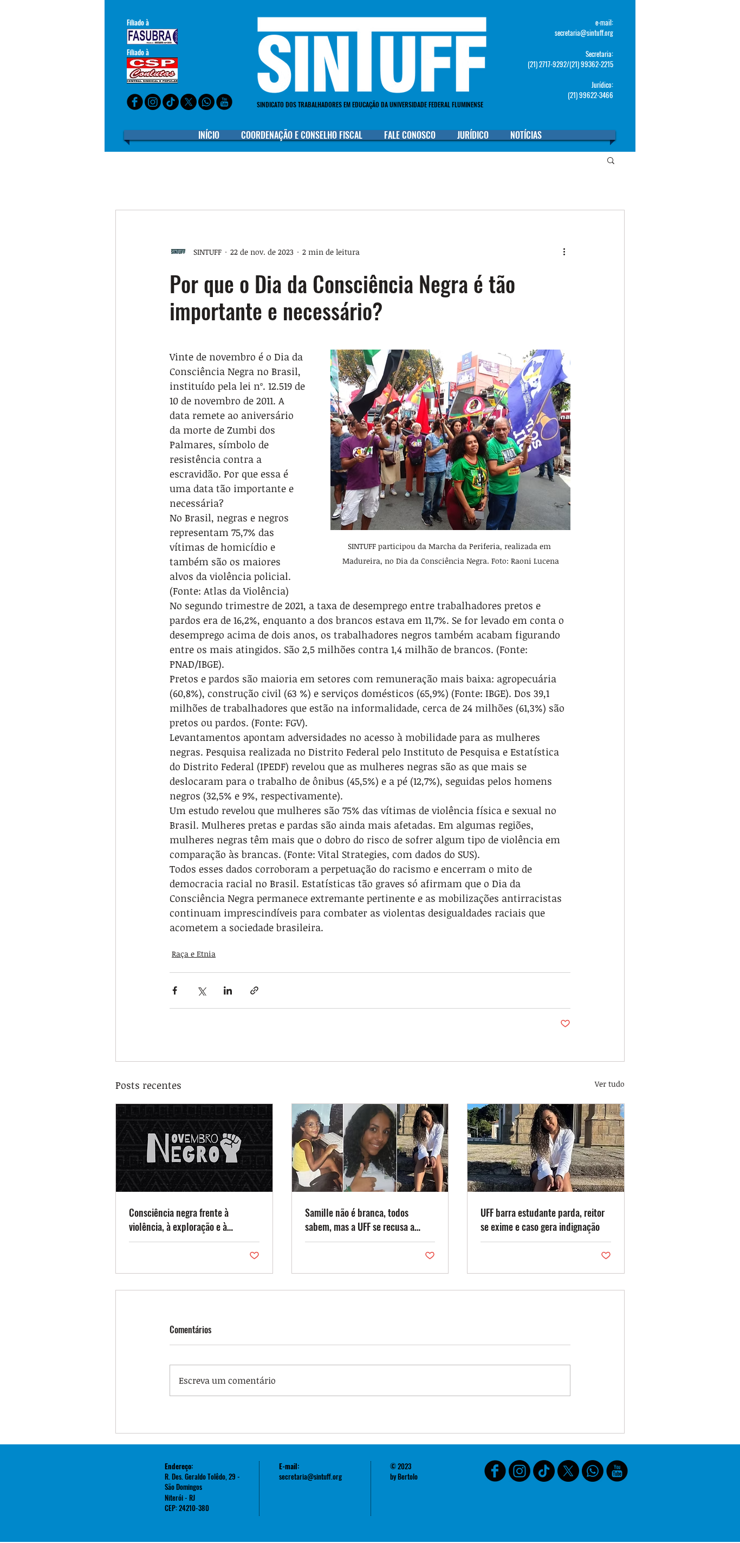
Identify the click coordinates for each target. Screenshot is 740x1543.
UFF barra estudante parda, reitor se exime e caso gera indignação (543, 1219)
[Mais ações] (563, 251)
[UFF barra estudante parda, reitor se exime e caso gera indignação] (546, 1148)
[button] (611, 160)
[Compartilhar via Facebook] (175, 990)
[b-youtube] (224, 102)
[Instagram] (153, 102)
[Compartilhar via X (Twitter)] (201, 990)
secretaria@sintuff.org (584, 32)
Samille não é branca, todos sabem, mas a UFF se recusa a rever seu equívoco (359, 1219)
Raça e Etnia (194, 953)
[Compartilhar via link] (254, 990)
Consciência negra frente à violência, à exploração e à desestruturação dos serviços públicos (183, 1219)
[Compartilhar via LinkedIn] (228, 990)
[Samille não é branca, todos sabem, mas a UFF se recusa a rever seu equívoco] (370, 1148)
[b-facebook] (135, 102)
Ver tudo (610, 1084)
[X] (188, 102)
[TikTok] (544, 1471)
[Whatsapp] (206, 102)
